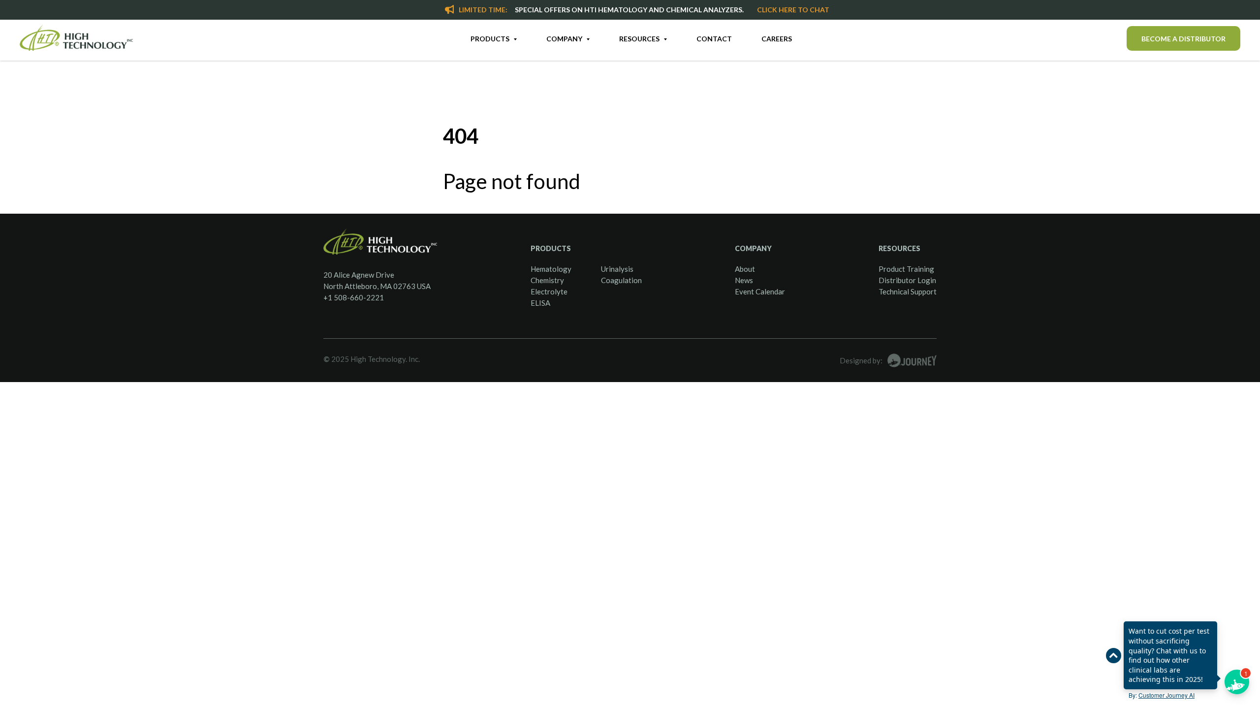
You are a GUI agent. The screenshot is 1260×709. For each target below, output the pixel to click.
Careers (776, 38)
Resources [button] (640, 38)
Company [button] (565, 38)
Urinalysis (617, 268)
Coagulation (621, 280)
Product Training (906, 268)
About (745, 268)
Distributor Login (907, 280)
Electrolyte (549, 291)
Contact (714, 38)
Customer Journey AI (1166, 695)
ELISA (540, 302)
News (744, 280)
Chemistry (547, 280)
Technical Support (908, 291)
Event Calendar (760, 291)
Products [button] (491, 38)
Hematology (551, 268)
